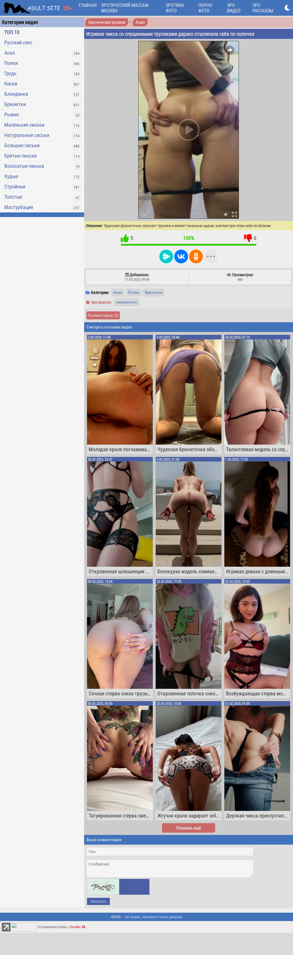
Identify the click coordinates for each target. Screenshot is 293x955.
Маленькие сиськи (24, 125)
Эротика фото (175, 8)
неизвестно (126, 302)
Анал (9, 53)
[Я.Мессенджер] (166, 256)
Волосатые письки (24, 166)
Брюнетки (15, 104)
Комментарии (103, 315)
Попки (11, 63)
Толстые (13, 197)
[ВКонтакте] (181, 256)
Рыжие (11, 115)
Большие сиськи (21, 145)
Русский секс (18, 42)
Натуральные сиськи (26, 135)
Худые (11, 176)
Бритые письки (20, 156)
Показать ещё (188, 828)
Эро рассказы (262, 8)
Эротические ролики (106, 22)
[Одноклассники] (196, 256)
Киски (10, 84)
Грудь (10, 73)
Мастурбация (18, 207)
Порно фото (205, 8)
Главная (88, 5)
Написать (98, 901)
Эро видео (234, 8)
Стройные (14, 187)
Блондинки (16, 94)
